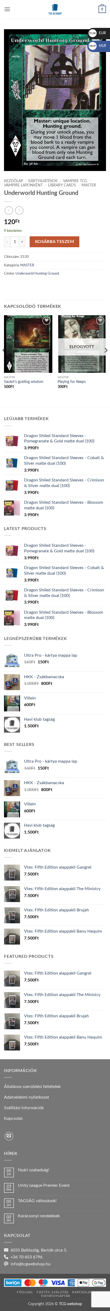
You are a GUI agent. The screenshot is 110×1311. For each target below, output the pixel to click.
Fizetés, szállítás (53, 1292)
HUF (98, 46)
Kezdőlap (13, 181)
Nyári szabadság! (33, 1170)
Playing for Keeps (72, 382)
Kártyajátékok (43, 181)
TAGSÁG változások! (37, 1201)
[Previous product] (19, 210)
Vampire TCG (75, 181)
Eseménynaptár (55, 1295)
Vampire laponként (23, 185)
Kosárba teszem (54, 242)
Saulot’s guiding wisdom (24, 382)
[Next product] (9, 210)
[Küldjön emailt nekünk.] (9, 1136)
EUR (97, 33)
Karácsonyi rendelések (39, 1216)
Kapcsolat (82, 1292)
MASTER (88, 185)
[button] (7, 9)
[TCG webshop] (55, 9)
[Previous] (4, 361)
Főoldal (25, 1292)
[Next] (106, 361)
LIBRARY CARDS (62, 185)
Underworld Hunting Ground (37, 273)
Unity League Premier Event (44, 1185)
